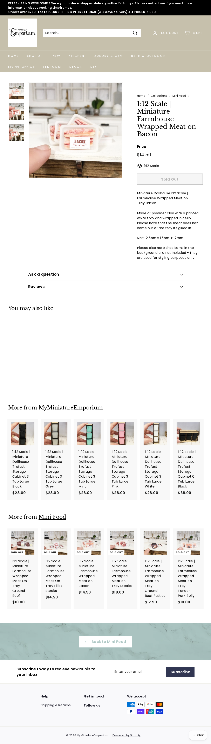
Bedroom (52, 67)
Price (141, 146)
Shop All (35, 56)
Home (13, 56)
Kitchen (76, 56)
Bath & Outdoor (148, 56)
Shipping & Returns (56, 705)
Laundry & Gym (108, 56)
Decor (75, 67)
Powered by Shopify (127, 735)
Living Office (21, 67)
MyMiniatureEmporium (71, 408)
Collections (159, 96)
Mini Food (179, 96)
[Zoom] (75, 130)
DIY (93, 67)
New (57, 56)
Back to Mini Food (108, 641)
